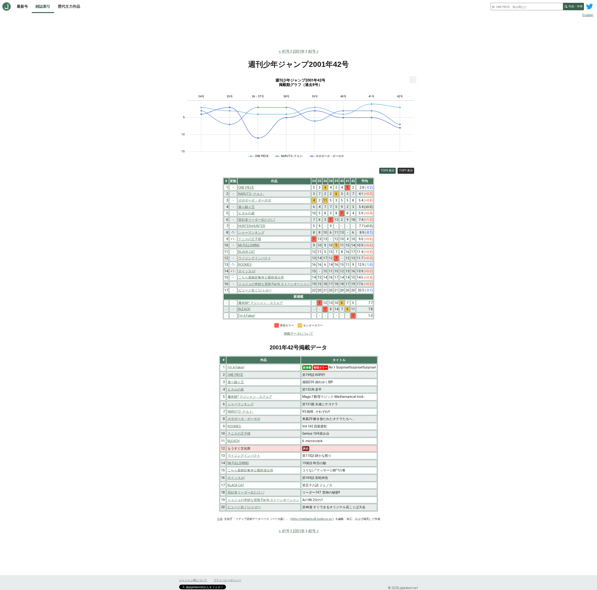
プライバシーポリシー (227, 580)
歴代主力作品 (69, 6)
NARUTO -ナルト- (240, 411)
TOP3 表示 (387, 170)
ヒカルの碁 (236, 389)
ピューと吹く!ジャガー (244, 507)
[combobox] (527, 6)
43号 (312, 51)
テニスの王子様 (239, 433)
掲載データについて (298, 333)
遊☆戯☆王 (236, 382)
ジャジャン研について (193, 580)
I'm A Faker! (236, 367)
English (588, 15)
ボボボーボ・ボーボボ (244, 419)
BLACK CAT (236, 485)
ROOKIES (234, 426)
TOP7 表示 (406, 170)
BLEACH (233, 441)
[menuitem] (413, 79)
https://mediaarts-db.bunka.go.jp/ (312, 519)
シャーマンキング (241, 404)
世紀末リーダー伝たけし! (246, 492)
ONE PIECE (235, 375)
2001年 (299, 51)
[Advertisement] (298, 32)
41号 (286, 51)
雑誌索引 (42, 6)
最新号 (22, 6)
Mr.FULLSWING (238, 463)
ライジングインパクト (244, 455)
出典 (220, 519)
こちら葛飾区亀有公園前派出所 (250, 470)
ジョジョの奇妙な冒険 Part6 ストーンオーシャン (263, 500)
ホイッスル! (236, 478)
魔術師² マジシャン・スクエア (250, 397)
